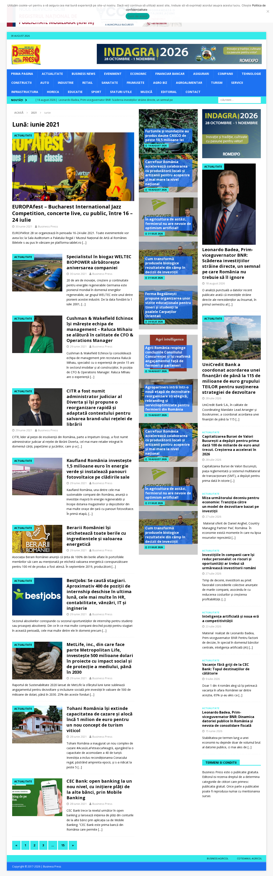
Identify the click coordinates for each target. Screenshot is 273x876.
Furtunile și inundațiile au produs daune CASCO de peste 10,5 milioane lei (167, 135)
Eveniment (113, 74)
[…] (84, 242)
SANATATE (110, 83)
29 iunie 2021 (78, 346)
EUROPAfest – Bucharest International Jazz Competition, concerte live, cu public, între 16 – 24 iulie (72, 213)
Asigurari (201, 74)
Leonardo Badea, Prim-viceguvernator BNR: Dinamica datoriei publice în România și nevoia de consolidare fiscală (228, 719)
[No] (268, 11)
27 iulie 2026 (213, 516)
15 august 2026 (157, 415)
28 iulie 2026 (213, 398)
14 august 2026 (157, 145)
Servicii (237, 83)
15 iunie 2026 (214, 731)
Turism (216, 83)
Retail (87, 83)
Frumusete (135, 83)
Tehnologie (251, 74)
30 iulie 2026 (155, 321)
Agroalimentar (189, 83)
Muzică (146, 92)
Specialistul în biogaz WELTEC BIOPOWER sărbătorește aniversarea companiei (99, 262)
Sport (96, 92)
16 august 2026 (157, 371)
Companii (225, 74)
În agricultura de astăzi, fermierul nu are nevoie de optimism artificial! (168, 223)
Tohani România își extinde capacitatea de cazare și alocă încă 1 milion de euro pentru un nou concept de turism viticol (99, 719)
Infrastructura (24, 92)
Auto (44, 83)
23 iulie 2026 (213, 626)
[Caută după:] (239, 100)
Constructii (21, 83)
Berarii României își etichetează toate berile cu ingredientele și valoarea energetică (96, 536)
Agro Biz (160, 83)
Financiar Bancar (169, 74)
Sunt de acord (137, 16)
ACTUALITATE (52, 74)
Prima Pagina (22, 74)
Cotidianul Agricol (249, 858)
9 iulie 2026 (213, 679)
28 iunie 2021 (78, 736)
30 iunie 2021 (24, 226)
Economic (138, 74)
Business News (83, 74)
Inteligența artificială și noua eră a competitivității (230, 618)
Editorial (169, 92)
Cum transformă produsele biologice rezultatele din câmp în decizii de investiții (165, 265)
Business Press (48, 226)
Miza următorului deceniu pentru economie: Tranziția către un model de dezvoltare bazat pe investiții (230, 504)
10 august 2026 (157, 189)
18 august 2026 (215, 283)
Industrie (66, 83)
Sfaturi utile (121, 92)
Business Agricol (217, 858)
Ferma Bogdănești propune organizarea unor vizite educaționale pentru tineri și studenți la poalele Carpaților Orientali (168, 304)
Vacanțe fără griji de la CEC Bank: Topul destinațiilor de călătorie (226, 669)
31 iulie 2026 (155, 233)
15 (63, 845)
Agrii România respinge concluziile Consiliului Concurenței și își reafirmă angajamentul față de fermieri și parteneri (167, 356)
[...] (230, 304)
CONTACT (193, 92)
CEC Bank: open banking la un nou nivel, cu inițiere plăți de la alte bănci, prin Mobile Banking (99, 789)
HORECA (53, 92)
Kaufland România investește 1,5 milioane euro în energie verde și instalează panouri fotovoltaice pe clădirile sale (99, 469)
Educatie (75, 92)
